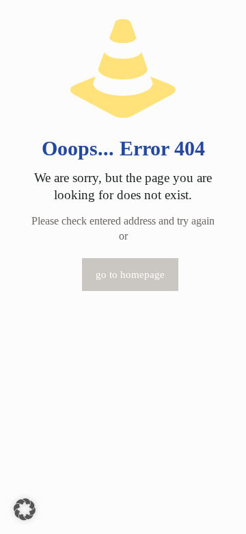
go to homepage (130, 274)
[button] (24, 509)
